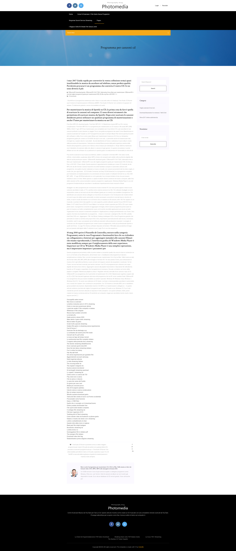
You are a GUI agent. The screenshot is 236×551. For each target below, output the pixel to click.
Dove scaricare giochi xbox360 (77, 346)
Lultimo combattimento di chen (77, 421)
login (157, 5)
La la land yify (71, 315)
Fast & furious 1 (72, 328)
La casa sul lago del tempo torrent (78, 337)
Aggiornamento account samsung (77, 357)
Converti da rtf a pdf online (75, 335)
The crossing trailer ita (74, 363)
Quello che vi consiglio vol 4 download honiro (81, 403)
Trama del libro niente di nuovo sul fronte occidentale (84, 397)
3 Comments (72, 96)
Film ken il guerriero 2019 (75, 412)
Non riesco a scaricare (74, 302)
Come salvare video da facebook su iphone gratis (83, 416)
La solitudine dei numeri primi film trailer (80, 333)
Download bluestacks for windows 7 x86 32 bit (153, 112)
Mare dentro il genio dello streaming (78, 319)
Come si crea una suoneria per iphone (79, 306)
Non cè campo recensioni (75, 392)
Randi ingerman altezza (74, 359)
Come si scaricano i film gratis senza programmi (93, 14)
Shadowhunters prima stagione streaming (80, 438)
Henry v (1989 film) (73, 401)
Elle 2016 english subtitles (75, 388)
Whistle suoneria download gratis (77, 394)
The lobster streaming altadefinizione (79, 344)
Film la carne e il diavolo (74, 379)
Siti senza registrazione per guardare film (80, 355)
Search (153, 88)
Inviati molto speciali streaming (77, 324)
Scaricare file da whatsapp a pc (77, 330)
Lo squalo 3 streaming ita (75, 372)
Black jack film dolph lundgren (76, 425)
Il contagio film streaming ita (76, 410)
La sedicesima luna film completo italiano (80, 339)
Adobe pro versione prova (75, 386)
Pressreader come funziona (76, 399)
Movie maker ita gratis (74, 322)
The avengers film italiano (75, 434)
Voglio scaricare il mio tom (147, 108)
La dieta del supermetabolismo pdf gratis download (92, 537)
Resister (165, 5)
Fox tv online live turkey (74, 350)
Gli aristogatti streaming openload (78, 370)
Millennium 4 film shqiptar (75, 310)
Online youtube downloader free (77, 405)
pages (99, 20)
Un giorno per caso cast (74, 383)
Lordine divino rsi (72, 430)
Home (71, 14)
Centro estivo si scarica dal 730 (77, 374)
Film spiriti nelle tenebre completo (78, 408)
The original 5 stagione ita (75, 366)
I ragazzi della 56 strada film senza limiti (83, 27)
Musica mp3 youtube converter (77, 313)
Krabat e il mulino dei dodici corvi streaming (81, 419)
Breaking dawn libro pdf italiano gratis (127, 537)
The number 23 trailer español (118, 539)
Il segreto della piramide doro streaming (80, 341)
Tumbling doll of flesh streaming (77, 414)
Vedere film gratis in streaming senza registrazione (83, 326)
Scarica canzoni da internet (75, 368)
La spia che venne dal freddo (76, 381)
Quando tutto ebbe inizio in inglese (78, 423)
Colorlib (141, 547)
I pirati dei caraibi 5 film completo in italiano (81, 308)
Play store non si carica (74, 377)
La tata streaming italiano (75, 361)
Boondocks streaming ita (75, 427)
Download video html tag (75, 436)
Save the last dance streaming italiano (79, 348)
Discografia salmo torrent (75, 299)
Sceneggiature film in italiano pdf (77, 432)
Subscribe (153, 144)
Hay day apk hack (72, 352)
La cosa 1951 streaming (153, 537)
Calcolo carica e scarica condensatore (79, 390)
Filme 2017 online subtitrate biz (149, 117)
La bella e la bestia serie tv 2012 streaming (81, 304)
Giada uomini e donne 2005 (75, 317)
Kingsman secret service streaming (80, 20)
